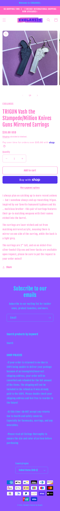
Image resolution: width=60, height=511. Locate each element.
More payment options (30, 187)
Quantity (6, 152)
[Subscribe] (49, 318)
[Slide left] (22, 95)
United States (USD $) (28, 470)
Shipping (6, 137)
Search (10, 343)
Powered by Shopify (36, 505)
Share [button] (9, 267)
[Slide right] (37, 95)
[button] (4, 20)
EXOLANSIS (26, 505)
